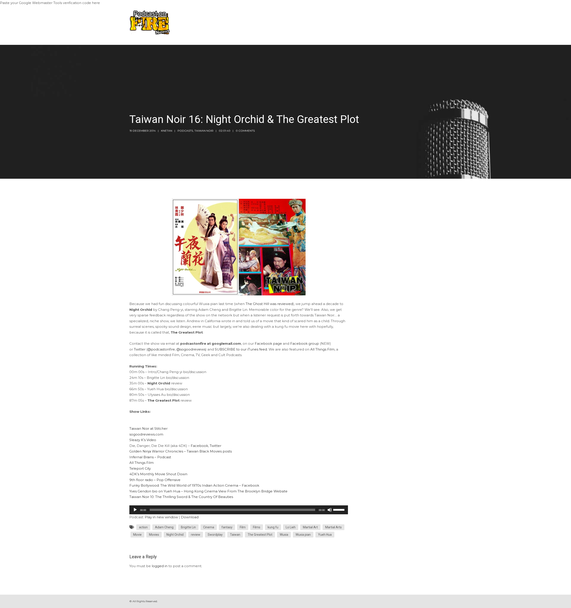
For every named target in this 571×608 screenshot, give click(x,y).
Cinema (208, 527)
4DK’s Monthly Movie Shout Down (158, 474)
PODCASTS (185, 130)
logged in (160, 566)
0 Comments (245, 130)
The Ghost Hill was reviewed (269, 304)
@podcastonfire (161, 349)
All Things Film (322, 349)
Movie (137, 534)
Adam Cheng (164, 527)
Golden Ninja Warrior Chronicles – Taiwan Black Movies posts (180, 451)
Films (256, 527)
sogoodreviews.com (146, 434)
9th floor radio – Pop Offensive (154, 480)
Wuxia (284, 534)
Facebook (199, 446)
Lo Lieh (291, 527)
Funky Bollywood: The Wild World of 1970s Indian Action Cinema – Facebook (194, 485)
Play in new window (161, 517)
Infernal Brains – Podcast (150, 457)
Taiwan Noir (203, 130)
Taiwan (235, 534)
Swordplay (215, 534)
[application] (238, 509)
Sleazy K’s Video (142, 440)
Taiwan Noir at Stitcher (148, 428)
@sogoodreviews (190, 349)
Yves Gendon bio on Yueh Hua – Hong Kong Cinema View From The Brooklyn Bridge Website (208, 491)
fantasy (226, 527)
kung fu (273, 527)
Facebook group (304, 343)
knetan (166, 130)
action (143, 527)
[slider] (339, 509)
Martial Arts (333, 527)
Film (243, 527)
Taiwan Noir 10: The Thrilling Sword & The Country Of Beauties (181, 497)
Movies (154, 534)
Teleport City (140, 468)
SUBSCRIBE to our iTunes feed (241, 349)
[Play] (135, 510)
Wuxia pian (303, 534)
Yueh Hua (325, 534)
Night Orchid (175, 534)
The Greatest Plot (260, 534)
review (195, 534)
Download (190, 517)
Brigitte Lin (188, 527)
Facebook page (268, 343)
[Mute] (329, 510)
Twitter (139, 349)
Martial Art (310, 527)
